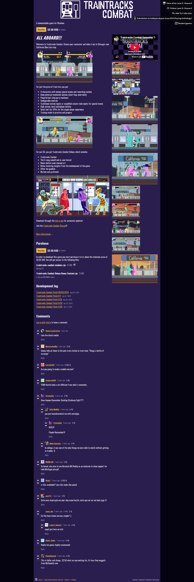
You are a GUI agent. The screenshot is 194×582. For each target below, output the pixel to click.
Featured (141, 580)
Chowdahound (51, 556)
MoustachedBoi (52, 346)
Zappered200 (51, 380)
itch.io (40, 580)
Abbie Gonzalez (55, 443)
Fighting (149, 580)
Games (135, 580)
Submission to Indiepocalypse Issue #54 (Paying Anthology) (164, 18)
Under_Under (50, 540)
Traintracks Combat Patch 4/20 (49, 306)
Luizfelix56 (50, 365)
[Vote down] (37, 333)
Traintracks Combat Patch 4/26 (49, 303)
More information (43, 234)
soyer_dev (49, 511)
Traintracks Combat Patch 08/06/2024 (52, 292)
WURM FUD (49, 462)
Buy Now (41, 29)
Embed (73, 580)
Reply (42, 339)
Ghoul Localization (53, 330)
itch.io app (59, 220)
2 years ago (59, 365)
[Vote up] (37, 330)
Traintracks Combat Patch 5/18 (49, 299)
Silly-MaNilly (54, 409)
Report (67, 580)
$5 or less (156, 580)
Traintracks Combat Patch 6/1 (48, 295)
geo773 (48, 496)
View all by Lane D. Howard (53, 580)
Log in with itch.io (43, 322)
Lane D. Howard (55, 525)
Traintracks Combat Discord (54, 225)
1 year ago (64, 330)
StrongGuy (50, 395)
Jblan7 (48, 480)
